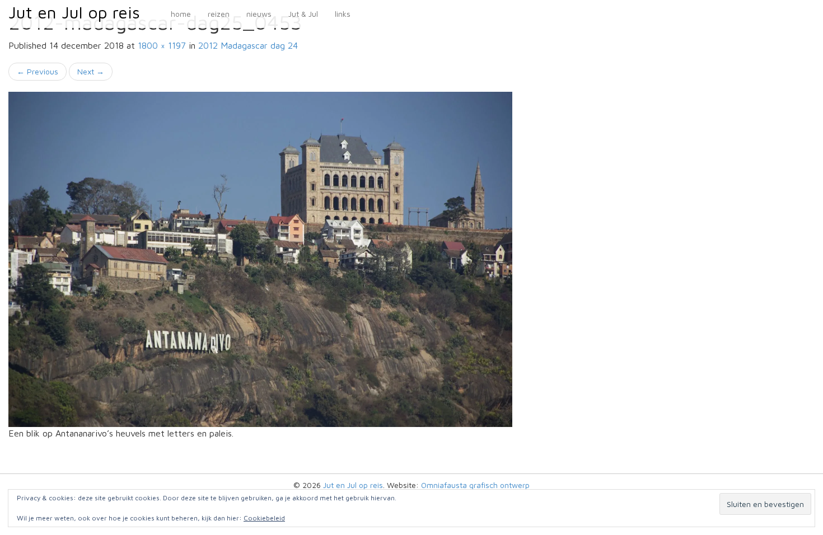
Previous (37, 71)
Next (90, 71)
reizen (219, 13)
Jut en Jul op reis (74, 12)
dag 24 (248, 45)
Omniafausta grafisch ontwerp (475, 485)
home (181, 13)
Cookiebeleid (264, 518)
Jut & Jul (303, 13)
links (342, 13)
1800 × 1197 (162, 45)
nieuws (259, 13)
